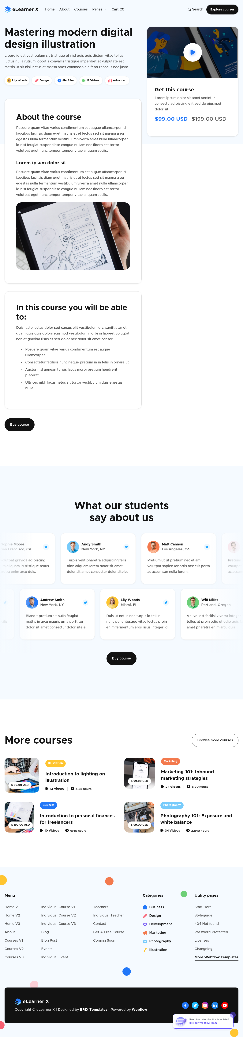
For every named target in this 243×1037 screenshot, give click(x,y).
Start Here (203, 907)
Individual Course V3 (58, 924)
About (64, 9)
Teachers (100, 907)
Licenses (202, 940)
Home (50, 9)
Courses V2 (14, 949)
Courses (81, 9)
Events (47, 949)
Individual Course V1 (58, 907)
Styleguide (203, 915)
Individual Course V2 (58, 915)
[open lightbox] (192, 52)
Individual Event (54, 957)
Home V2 (12, 915)
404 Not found (207, 924)
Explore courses (222, 9)
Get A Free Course (108, 932)
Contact (99, 924)
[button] (99, 9)
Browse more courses (215, 740)
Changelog (203, 949)
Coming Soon (104, 940)
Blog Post (49, 940)
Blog (45, 932)
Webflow (139, 1009)
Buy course (19, 424)
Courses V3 (14, 957)
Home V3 (12, 924)
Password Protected (211, 932)
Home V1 (12, 907)
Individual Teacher (108, 915)
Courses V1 (14, 940)
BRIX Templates (93, 1009)
